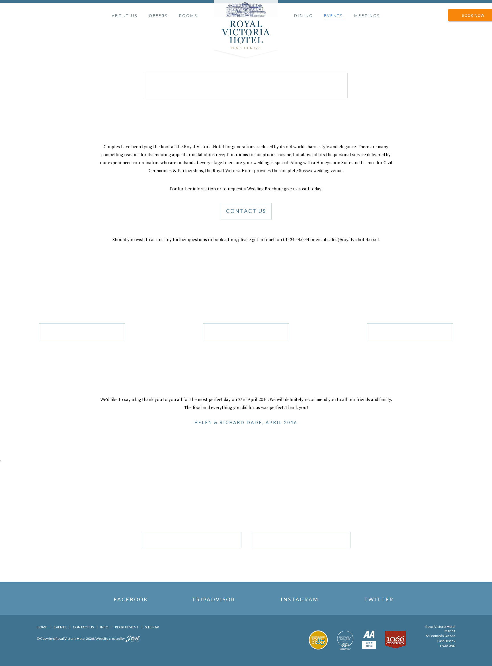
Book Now (473, 15)
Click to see (82, 331)
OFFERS (158, 15)
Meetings (367, 15)
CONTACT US (246, 211)
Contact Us (83, 627)
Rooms (188, 15)
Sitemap (152, 627)
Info (104, 627)
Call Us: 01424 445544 (300, 540)
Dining (303, 15)
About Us (125, 15)
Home (42, 627)
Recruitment (126, 627)
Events (333, 15)
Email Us (191, 540)
